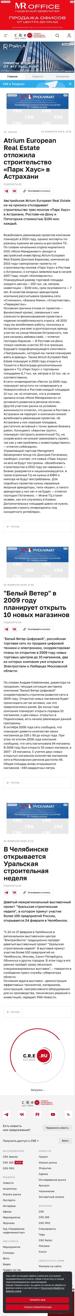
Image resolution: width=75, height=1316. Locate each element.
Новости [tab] (37, 76)
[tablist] (37, 76)
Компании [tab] (62, 76)
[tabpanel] (37, 587)
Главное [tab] (12, 76)
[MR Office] (37, 15)
